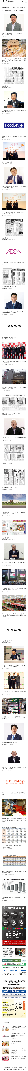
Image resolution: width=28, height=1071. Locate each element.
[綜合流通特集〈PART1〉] (14, 630)
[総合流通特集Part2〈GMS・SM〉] (14, 75)
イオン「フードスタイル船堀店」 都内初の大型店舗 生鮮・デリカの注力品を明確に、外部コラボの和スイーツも (14, 60)
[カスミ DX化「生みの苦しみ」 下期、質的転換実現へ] (14, 551)
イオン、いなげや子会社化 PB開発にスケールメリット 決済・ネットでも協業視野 (14, 666)
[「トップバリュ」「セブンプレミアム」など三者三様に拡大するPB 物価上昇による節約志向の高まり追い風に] (14, 603)
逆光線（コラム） (5, 163)
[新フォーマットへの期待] (14, 151)
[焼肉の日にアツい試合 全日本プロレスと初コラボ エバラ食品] (5, 1058)
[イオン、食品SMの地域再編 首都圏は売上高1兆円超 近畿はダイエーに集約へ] (14, 201)
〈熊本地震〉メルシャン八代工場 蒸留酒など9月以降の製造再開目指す (18, 1035)
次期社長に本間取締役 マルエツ (9, 742)
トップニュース (5, 364)
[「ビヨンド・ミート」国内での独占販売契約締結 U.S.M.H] (14, 782)
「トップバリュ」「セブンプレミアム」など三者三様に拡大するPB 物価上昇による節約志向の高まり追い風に (14, 615)
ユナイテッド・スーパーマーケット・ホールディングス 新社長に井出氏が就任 (14, 312)
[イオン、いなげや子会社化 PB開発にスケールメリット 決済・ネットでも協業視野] (14, 654)
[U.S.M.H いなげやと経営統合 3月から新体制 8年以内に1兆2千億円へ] (14, 350)
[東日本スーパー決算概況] (14, 452)
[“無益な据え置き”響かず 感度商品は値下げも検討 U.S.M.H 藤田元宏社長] (14, 756)
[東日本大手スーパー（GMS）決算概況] (14, 402)
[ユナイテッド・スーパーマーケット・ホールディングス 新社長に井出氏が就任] (14, 300)
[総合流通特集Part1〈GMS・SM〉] (14, 276)
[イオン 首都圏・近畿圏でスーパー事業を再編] (14, 251)
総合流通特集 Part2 (6, 538)
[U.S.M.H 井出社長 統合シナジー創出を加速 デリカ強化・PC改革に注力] (14, 22)
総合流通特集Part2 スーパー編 (9, 487)
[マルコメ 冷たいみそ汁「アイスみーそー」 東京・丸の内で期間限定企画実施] (5, 1051)
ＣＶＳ (3, 618)
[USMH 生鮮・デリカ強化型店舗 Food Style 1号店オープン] (14, 125)
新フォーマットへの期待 (8, 162)
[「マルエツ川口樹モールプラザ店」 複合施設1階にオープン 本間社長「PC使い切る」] (14, 577)
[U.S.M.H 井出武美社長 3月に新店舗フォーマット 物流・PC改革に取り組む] (14, 175)
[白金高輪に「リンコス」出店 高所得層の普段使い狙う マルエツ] (14, 706)
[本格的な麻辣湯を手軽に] (5, 1043)
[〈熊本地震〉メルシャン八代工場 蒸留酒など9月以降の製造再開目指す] (5, 1035)
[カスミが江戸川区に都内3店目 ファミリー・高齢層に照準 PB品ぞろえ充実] (14, 376)
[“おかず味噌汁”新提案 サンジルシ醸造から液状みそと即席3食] (5, 1028)
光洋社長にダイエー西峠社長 (9, 337)
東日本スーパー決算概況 (8, 463)
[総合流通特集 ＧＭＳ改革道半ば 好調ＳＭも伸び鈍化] (14, 886)
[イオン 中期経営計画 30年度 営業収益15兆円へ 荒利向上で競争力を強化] (14, 99)
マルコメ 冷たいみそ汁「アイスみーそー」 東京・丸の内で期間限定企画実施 (18, 1050)
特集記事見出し (5, 87)
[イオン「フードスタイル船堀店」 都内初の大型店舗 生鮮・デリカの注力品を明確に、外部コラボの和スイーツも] (14, 48)
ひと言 (3, 440)
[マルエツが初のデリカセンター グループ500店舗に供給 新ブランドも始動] (14, 501)
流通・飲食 (4, 900)
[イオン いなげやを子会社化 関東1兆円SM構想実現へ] (14, 680)
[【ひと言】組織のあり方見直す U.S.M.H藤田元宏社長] (14, 426)
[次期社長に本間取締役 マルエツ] (14, 731)
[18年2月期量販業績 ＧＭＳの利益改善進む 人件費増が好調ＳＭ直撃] (14, 860)
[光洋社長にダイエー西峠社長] (14, 326)
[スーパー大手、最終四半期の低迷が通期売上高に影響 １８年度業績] (14, 834)
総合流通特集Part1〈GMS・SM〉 (10, 287)
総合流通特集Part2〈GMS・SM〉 (10, 86)
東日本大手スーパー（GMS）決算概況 (11, 413)
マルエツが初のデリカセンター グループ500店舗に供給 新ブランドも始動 (13, 513)
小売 (2, 63)
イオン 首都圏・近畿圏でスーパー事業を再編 (13, 262)
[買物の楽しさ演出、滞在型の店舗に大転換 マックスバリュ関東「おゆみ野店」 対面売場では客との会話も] (14, 807)
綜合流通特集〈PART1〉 (8, 641)
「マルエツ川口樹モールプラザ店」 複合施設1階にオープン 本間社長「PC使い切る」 (14, 589)
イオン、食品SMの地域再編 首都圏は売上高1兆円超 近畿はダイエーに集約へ (14, 213)
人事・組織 (4, 314)
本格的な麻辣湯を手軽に (17, 1041)
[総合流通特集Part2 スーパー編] (14, 476)
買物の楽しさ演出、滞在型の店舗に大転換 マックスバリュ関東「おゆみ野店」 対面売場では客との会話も (14, 820)
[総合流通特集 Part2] (14, 527)
